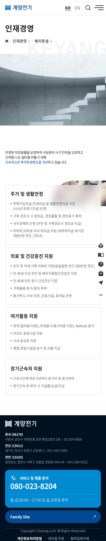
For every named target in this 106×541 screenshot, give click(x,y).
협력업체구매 (79, 538)
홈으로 (6, 41)
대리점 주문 (56, 538)
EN (77, 8)
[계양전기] (18, 7)
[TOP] (101, 295)
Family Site (20, 516)
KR (68, 8)
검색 (88, 7)
